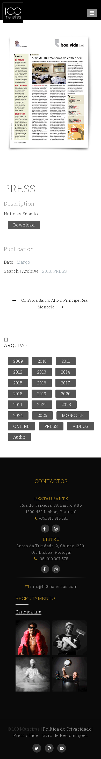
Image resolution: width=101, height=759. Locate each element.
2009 (18, 361)
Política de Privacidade (67, 729)
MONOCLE (73, 415)
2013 (41, 372)
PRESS (60, 271)
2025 (42, 415)
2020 (66, 393)
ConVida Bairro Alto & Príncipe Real (55, 300)
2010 (46, 271)
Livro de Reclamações (64, 735)
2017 (65, 382)
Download (24, 224)
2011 (65, 361)
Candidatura (28, 611)
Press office (25, 735)
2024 (18, 415)
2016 (41, 382)
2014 (65, 372)
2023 (66, 404)
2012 (18, 372)
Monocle (46, 307)
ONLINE (21, 426)
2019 (41, 393)
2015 (18, 382)
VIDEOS (80, 426)
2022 (42, 404)
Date (8, 262)
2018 (18, 393)
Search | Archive (21, 271)
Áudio (19, 437)
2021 (18, 404)
